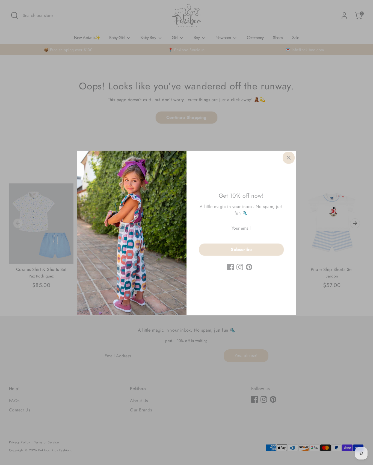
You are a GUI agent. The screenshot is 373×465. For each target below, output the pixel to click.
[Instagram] (239, 267)
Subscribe (241, 249)
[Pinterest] (249, 267)
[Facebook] (230, 267)
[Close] (289, 158)
